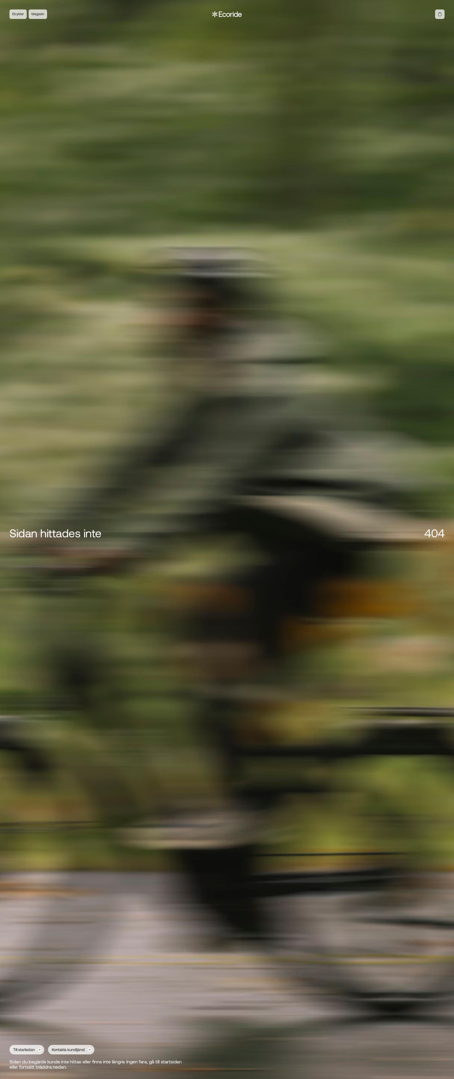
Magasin (37, 14)
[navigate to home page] (227, 14)
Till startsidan (24, 1050)
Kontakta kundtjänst (68, 1050)
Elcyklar (18, 14)
